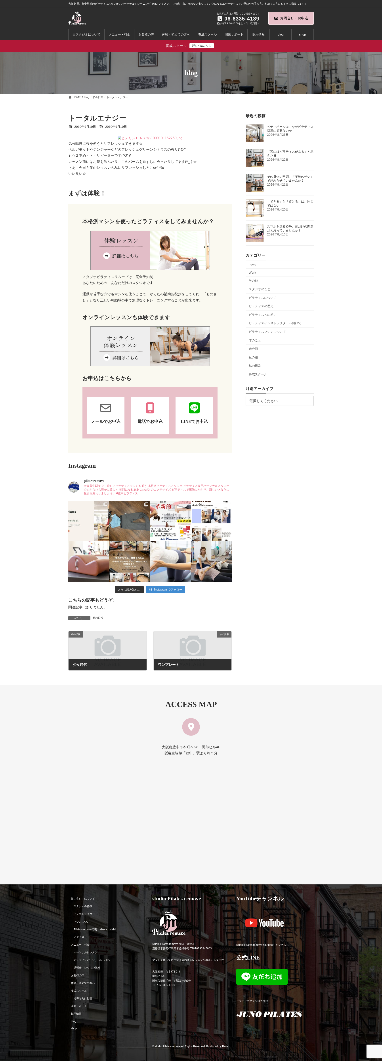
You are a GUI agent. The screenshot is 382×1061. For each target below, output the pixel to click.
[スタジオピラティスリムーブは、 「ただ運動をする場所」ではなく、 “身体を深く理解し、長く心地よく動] (211, 561)
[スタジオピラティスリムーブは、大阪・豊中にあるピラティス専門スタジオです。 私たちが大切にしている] (88, 521)
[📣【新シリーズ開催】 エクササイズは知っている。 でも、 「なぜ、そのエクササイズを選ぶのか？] (129, 561)
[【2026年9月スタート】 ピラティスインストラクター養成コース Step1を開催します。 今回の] (170, 521)
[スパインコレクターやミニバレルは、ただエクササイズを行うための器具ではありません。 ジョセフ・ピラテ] (88, 561)
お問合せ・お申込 (294, 18)
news (252, 264)
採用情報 (76, 1013)
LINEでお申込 (194, 421)
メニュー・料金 (80, 944)
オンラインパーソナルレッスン (92, 960)
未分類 (253, 348)
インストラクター (84, 914)
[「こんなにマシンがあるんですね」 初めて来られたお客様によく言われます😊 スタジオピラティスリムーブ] (170, 561)
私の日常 (98, 617)
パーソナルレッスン (85, 952)
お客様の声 (77, 975)
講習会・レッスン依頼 (87, 967)
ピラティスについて (263, 297)
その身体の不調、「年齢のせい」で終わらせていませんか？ (290, 178)
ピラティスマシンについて (267, 331)
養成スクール (258, 374)
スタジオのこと (259, 289)
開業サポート (79, 1006)
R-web (226, 1046)
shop (74, 1028)
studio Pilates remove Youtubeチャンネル (261, 944)
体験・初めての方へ (83, 983)
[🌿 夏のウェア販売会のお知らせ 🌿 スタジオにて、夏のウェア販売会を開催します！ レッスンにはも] (129, 521)
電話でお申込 (150, 421)
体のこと (255, 340)
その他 (253, 280)
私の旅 (253, 357)
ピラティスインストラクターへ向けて (275, 323)
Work (252, 272)
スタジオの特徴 (83, 906)
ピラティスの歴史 (261, 306)
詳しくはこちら (201, 45)
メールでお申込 (105, 421)
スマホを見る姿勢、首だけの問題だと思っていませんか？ (290, 228)
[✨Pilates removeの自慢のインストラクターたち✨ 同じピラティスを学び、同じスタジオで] (211, 521)
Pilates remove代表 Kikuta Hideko (96, 929)
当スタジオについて (83, 898)
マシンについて (83, 921)
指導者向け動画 (83, 998)
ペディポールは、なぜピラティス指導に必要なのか (290, 128)
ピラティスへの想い (263, 314)
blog (73, 1021)
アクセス (79, 937)
